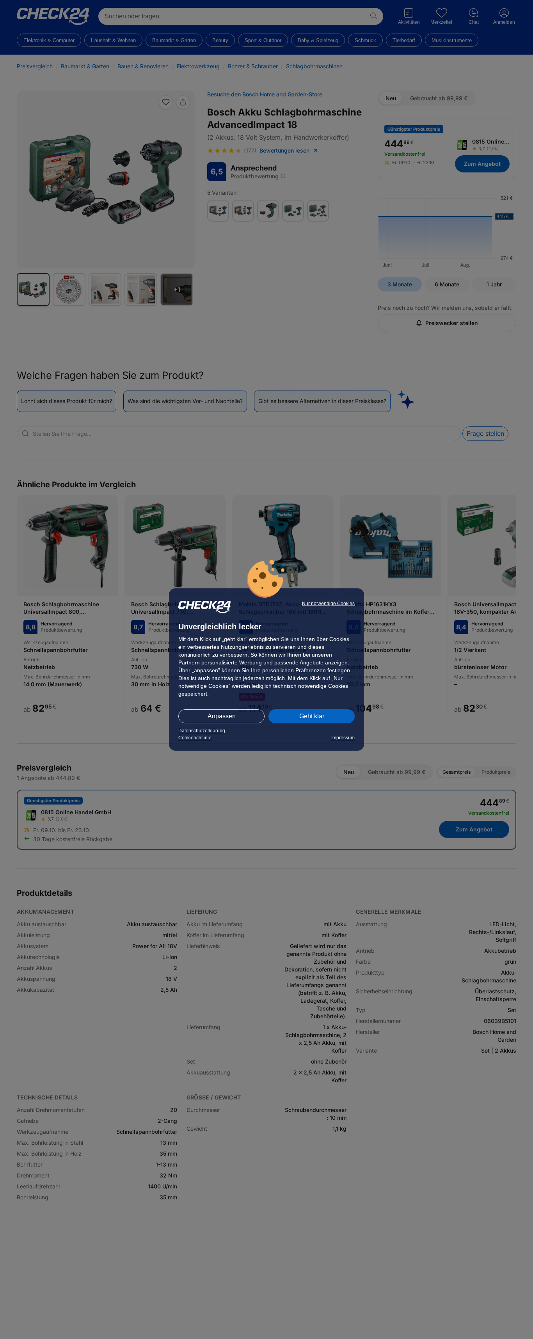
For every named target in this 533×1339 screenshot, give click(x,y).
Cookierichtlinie (194, 738)
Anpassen (222, 716)
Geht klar (311, 716)
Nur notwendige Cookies (328, 603)
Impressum (343, 738)
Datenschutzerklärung (201, 730)
